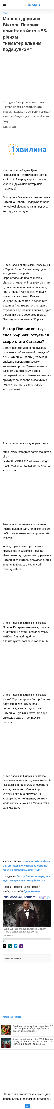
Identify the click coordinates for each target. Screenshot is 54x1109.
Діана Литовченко (13, 958)
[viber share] (21, 946)
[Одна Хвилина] (32, 4)
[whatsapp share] (10, 946)
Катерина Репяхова (12, 1017)
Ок (27, 1106)
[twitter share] (4, 946)
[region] (27, 74)
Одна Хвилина (32, 891)
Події (5, 13)
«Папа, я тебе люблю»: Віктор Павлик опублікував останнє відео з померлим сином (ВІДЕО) (27, 865)
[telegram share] (15, 946)
